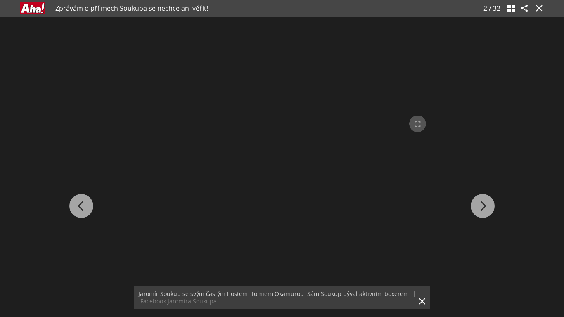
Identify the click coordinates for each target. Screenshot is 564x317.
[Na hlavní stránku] (32, 8)
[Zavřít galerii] (537, 8)
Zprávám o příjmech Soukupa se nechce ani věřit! (131, 8)
